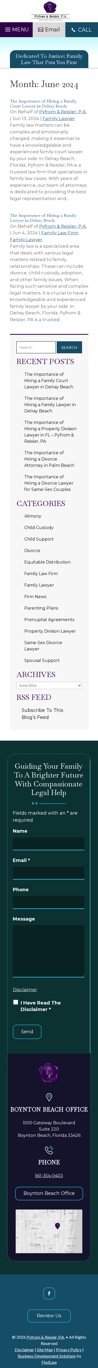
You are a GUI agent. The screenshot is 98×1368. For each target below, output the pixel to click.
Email (21, 860)
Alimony (32, 516)
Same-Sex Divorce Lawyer (43, 645)
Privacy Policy (69, 1349)
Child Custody (39, 527)
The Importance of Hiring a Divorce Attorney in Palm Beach (49, 459)
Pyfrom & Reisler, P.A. (63, 111)
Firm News (35, 596)
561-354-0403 (49, 1175)
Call (85, 30)
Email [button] (52, 29)
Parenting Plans (41, 608)
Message (24, 919)
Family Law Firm (59, 232)
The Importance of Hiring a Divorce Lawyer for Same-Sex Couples (48, 483)
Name (20, 831)
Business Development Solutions (47, 1355)
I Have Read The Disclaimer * (41, 1006)
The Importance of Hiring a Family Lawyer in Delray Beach (43, 218)
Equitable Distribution (47, 562)
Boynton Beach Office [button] (49, 1193)
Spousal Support (42, 660)
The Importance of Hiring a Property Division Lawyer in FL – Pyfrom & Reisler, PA (50, 432)
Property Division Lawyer (50, 631)
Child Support (39, 539)
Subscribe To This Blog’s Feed (42, 713)
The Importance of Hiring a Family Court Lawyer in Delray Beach (43, 103)
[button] (16, 28)
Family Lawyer (59, 118)
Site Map (45, 1349)
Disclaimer (25, 989)
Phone (21, 890)
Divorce (32, 550)
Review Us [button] (49, 1316)
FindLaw (49, 1362)
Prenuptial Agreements (49, 619)
